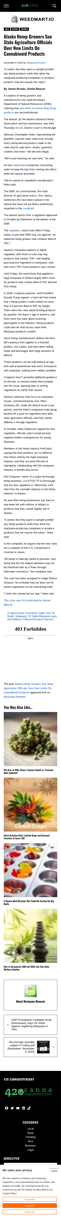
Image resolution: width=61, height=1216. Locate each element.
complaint (28, 208)
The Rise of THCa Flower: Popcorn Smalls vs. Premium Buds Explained (28, 771)
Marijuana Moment (14, 696)
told (25, 480)
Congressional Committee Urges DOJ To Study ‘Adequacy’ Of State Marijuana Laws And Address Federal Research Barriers (32, 616)
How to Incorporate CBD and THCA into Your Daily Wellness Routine (26, 968)
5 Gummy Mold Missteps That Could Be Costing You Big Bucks (29, 902)
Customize (30, 1199)
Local (7, 29)
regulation (14, 230)
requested (18, 165)
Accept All (30, 1205)
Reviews (15, 29)
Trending (24, 29)
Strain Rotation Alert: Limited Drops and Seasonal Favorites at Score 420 (27, 837)
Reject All (29, 1212)
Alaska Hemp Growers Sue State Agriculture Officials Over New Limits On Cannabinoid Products (28, 688)
